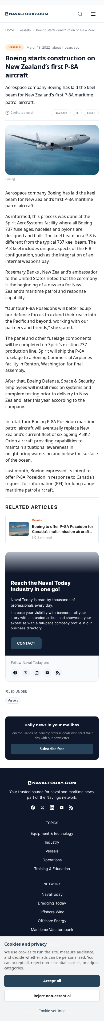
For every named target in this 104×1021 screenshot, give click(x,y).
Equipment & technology (52, 833)
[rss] (58, 672)
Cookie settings (52, 1010)
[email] (47, 672)
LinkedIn (60, 113)
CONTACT (26, 643)
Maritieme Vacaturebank (52, 929)
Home (9, 30)
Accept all (52, 980)
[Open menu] (93, 14)
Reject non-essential (52, 995)
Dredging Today (52, 903)
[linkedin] (36, 672)
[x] (26, 672)
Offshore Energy (52, 920)
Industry (52, 842)
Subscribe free (52, 748)
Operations (52, 860)
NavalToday (52, 894)
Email (91, 113)
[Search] (80, 14)
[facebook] (15, 672)
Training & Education (52, 868)
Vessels (25, 30)
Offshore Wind (52, 912)
